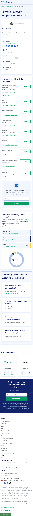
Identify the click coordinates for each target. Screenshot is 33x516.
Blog (2, 426)
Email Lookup (4, 441)
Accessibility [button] (4, 510)
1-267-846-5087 (8, 476)
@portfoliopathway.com (11, 92)
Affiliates (3, 424)
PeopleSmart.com (23, 407)
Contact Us (4, 448)
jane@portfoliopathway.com (10, 240)
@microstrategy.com (10, 167)
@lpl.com (7, 177)
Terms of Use (19, 405)
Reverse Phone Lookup (7, 438)
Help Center (4, 451)
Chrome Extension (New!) (7, 443)
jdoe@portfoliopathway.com (10, 233)
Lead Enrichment (5, 433)
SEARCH (16, 203)
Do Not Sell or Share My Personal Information (13, 453)
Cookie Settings (5, 514)
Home (2, 7)
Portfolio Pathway (24, 219)
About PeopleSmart (6, 421)
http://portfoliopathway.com (12, 44)
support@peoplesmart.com (11, 473)
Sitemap (3, 458)
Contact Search (5, 431)
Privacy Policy (27, 405)
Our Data (3, 436)
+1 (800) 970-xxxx (9, 58)
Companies (9, 7)
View (25, 86)
